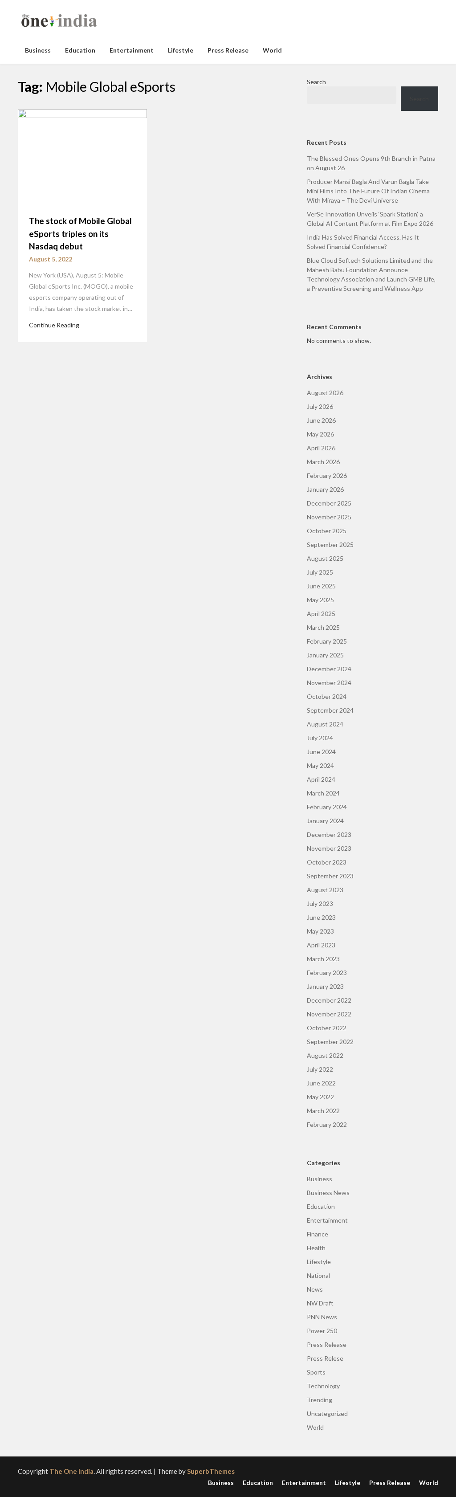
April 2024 (321, 779)
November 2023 (329, 848)
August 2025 (325, 558)
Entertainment (132, 50)
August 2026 (325, 392)
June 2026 (321, 420)
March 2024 (323, 793)
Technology (323, 1386)
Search (316, 82)
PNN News (322, 1317)
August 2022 (325, 1055)
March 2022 (323, 1110)
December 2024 (329, 669)
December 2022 (329, 1000)
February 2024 (327, 807)
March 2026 (323, 461)
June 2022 (321, 1083)
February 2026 (327, 475)
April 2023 (321, 945)
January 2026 (325, 489)
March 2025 (323, 627)
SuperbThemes (211, 1471)
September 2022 (330, 1041)
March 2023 (323, 959)
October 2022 (326, 1028)
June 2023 (321, 917)
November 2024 (329, 682)
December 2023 (329, 834)
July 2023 (320, 903)
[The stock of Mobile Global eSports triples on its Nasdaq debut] (82, 156)
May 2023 (320, 931)
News (315, 1289)
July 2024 (320, 738)
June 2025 (321, 586)
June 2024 (321, 751)
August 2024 (325, 724)
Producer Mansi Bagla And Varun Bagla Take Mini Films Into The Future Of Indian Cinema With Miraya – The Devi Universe (368, 191)
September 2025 (330, 544)
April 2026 (321, 448)
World (272, 50)
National (318, 1275)
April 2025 (321, 613)
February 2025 (327, 641)
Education (80, 50)
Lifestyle (180, 50)
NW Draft (320, 1303)
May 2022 (320, 1097)
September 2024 (330, 710)
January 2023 (325, 986)
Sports (316, 1372)
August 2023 (325, 889)
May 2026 (320, 434)
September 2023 (330, 876)
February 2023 (327, 972)
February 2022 (327, 1124)
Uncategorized (327, 1413)
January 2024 (325, 820)
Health (316, 1248)
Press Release (228, 50)
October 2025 (326, 530)
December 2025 (329, 503)
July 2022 (320, 1069)
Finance (317, 1234)
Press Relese (325, 1358)
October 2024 (326, 696)
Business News (328, 1192)
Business (38, 50)
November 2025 (329, 517)
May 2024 (320, 765)
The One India (71, 1471)
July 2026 (320, 406)
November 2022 (329, 1014)
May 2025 (320, 600)
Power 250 (322, 1330)
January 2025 (325, 655)
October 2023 (326, 862)
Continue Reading (54, 325)
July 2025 (320, 572)
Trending (319, 1399)
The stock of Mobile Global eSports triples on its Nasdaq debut (80, 233)
